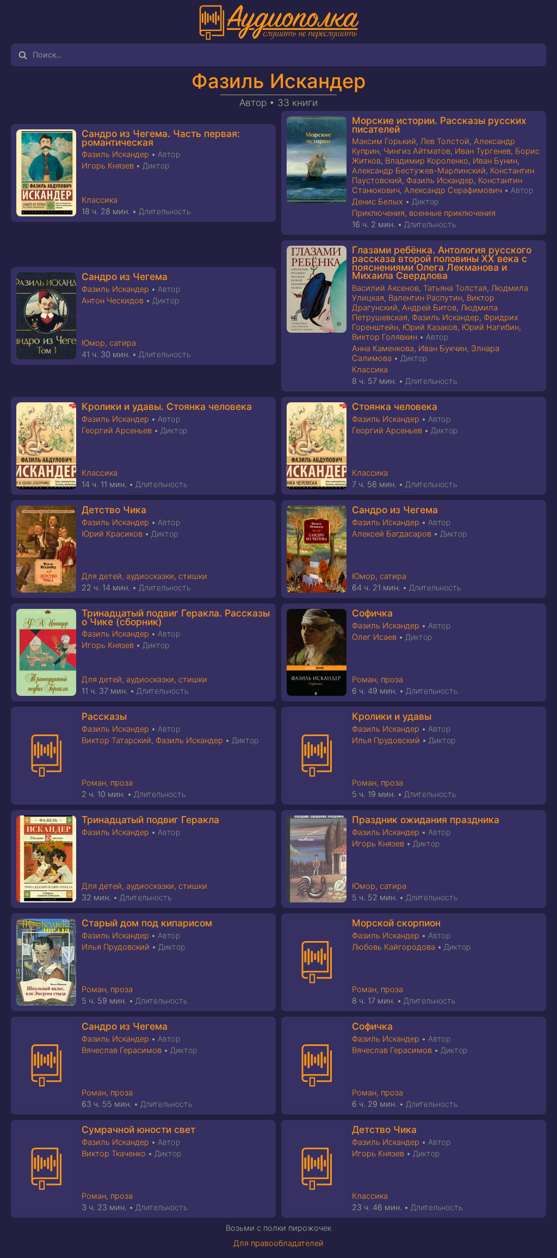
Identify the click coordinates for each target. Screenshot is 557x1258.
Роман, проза (377, 679)
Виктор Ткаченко (114, 1154)
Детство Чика (114, 509)
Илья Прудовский (386, 740)
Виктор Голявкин (384, 337)
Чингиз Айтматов (416, 151)
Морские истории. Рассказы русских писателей (439, 125)
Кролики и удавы (391, 716)
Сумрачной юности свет (138, 1129)
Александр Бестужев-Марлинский (419, 171)
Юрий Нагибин (490, 327)
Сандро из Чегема (125, 276)
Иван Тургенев (483, 151)
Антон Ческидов (113, 301)
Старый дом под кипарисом (147, 923)
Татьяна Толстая (455, 288)
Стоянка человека (394, 406)
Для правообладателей (278, 1243)
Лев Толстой (444, 141)
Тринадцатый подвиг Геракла (150, 819)
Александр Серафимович (453, 190)
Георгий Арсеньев (117, 430)
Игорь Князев (108, 166)
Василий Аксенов (385, 288)
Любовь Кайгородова (393, 947)
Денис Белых (377, 202)
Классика (99, 200)
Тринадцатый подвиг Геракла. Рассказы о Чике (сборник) (176, 617)
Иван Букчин (442, 348)
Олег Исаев (374, 637)
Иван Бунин (495, 161)
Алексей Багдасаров (391, 534)
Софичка (372, 613)
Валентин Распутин (425, 298)
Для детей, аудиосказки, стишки (144, 576)
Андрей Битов (429, 308)
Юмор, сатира (109, 343)
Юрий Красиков (112, 534)
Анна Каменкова (383, 348)
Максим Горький (384, 141)
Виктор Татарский (116, 740)
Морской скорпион (396, 923)
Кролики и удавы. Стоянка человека (167, 406)
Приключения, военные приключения (424, 213)
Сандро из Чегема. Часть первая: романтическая (161, 138)
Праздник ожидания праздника (425, 819)
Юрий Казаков (430, 327)
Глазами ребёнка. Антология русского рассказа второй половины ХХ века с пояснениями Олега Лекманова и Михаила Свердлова (441, 262)
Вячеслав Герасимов (122, 1050)
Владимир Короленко (426, 161)
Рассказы (104, 716)
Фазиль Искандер (278, 81)
